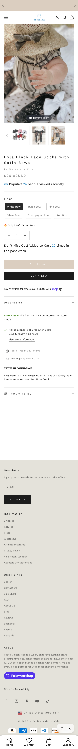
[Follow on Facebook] (6, 701)
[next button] (71, 136)
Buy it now (39, 275)
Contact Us (10, 587)
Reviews (8, 617)
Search (8, 581)
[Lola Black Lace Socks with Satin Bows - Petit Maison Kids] (19, 135)
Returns (8, 526)
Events (8, 629)
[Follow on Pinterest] (27, 701)
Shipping (9, 520)
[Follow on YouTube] (37, 701)
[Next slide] (70, 71)
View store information (22, 339)
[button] (39, 435)
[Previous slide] (8, 71)
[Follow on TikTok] (48, 701)
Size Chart (10, 593)
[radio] (13, 206)
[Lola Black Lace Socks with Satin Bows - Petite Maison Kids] (58, 135)
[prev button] (7, 136)
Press (7, 532)
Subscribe (17, 499)
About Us (9, 605)
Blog (6, 611)
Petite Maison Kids (18, 169)
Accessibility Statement (18, 562)
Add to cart (39, 264)
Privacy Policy (12, 550)
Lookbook (9, 623)
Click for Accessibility (16, 689)
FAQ (6, 599)
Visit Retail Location (15, 556)
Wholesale (10, 538)
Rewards (9, 635)
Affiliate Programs (14, 544)
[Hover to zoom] (39, 73)
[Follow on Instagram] (16, 701)
